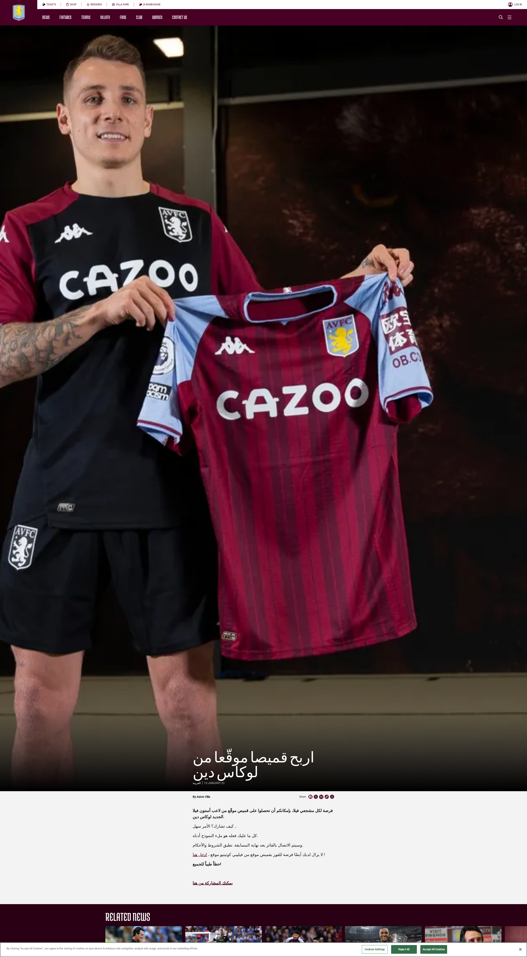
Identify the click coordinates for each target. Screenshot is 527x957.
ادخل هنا (200, 854)
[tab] (49, 4)
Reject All (403, 949)
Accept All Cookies (434, 949)
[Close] (520, 949)
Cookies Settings (375, 949)
